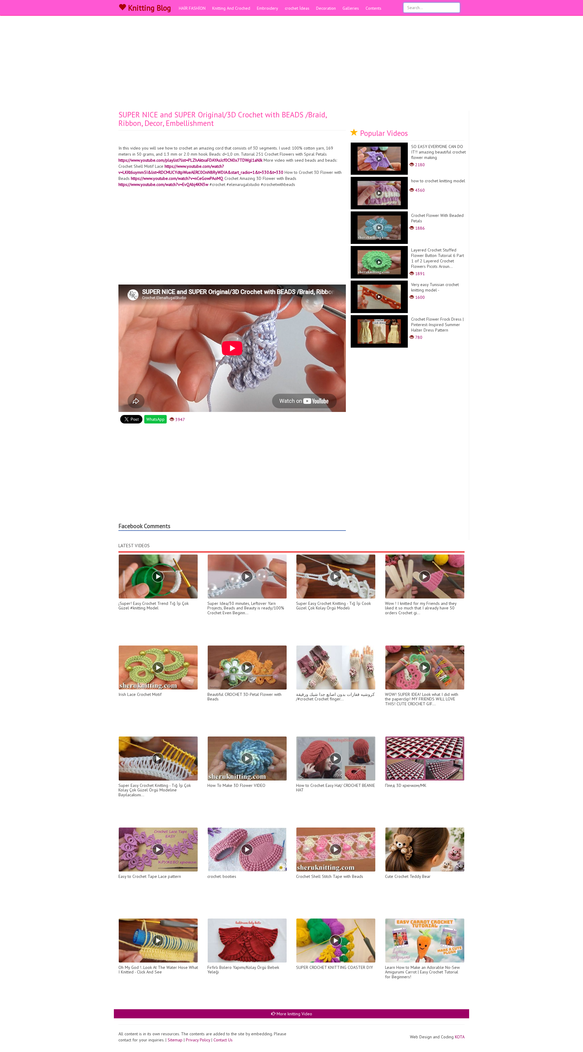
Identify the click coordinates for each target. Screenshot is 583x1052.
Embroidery (267, 8)
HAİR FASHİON (192, 8)
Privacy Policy (198, 1040)
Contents (373, 8)
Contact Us (223, 1040)
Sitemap (175, 1040)
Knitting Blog (148, 8)
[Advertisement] (291, 65)
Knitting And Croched (231, 8)
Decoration (326, 8)
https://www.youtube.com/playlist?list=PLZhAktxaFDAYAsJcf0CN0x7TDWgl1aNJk (190, 160)
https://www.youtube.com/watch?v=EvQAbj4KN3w (163, 184)
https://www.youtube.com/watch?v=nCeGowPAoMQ (177, 178)
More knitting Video (293, 1014)
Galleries (351, 8)
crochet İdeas (297, 8)
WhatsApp (155, 419)
